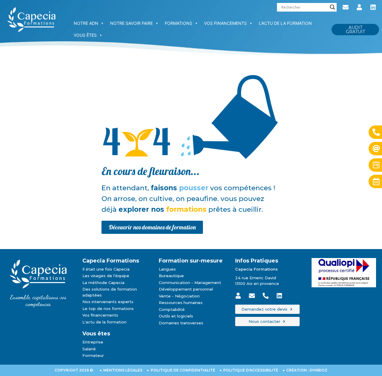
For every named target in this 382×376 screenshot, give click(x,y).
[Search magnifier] (332, 7)
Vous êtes (85, 35)
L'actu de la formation (285, 23)
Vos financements (225, 23)
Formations (178, 23)
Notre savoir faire (131, 23)
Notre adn (86, 23)
